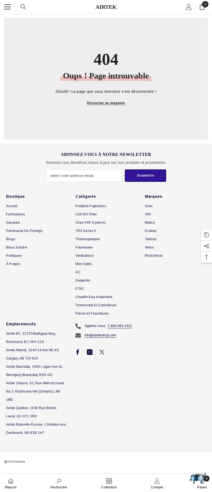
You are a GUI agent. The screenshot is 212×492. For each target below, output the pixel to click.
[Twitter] (102, 352)
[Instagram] (90, 352)
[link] (59, 483)
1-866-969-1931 (120, 326)
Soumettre (145, 175)
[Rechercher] (23, 7)
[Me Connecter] (189, 7)
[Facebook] (77, 352)
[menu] (7, 7)
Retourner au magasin (106, 103)
